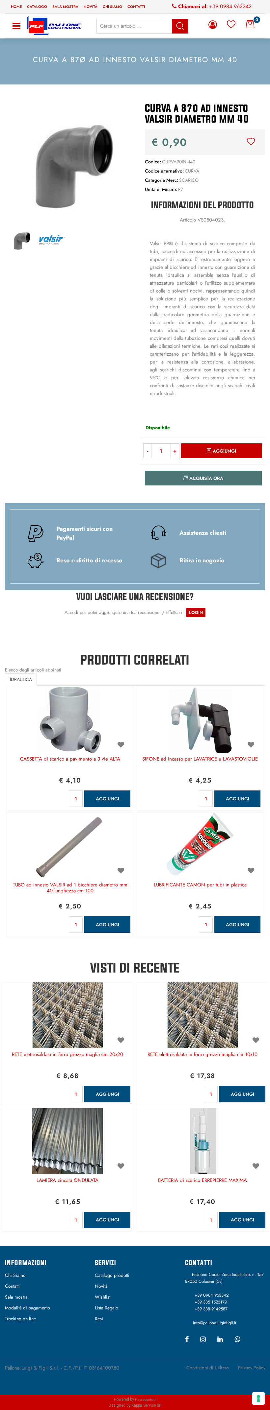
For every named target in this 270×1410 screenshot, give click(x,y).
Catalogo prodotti (112, 1275)
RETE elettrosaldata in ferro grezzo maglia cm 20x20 (67, 1054)
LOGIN (196, 612)
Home (16, 6)
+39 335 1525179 (211, 1302)
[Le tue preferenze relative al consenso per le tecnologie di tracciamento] (258, 1398)
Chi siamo (112, 6)
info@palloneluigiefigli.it (214, 1323)
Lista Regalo (106, 1307)
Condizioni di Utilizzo (207, 1367)
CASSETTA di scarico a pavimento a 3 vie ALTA (70, 759)
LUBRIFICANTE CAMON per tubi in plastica (200, 885)
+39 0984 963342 (230, 6)
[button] (67, 161)
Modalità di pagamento (27, 1307)
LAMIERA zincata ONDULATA (67, 1180)
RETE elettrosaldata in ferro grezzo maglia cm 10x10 (202, 1054)
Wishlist (102, 1297)
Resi (99, 1318)
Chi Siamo (15, 1275)
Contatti (136, 6)
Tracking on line (20, 1318)
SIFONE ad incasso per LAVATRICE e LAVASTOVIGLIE (200, 759)
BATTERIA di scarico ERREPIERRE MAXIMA (202, 1180)
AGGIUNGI (107, 798)
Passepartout (145, 1399)
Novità (90, 6)
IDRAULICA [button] (21, 679)
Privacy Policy (251, 1367)
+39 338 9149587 (211, 1309)
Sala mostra (65, 6)
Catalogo (37, 6)
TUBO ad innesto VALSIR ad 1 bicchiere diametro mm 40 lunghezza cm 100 (70, 888)
